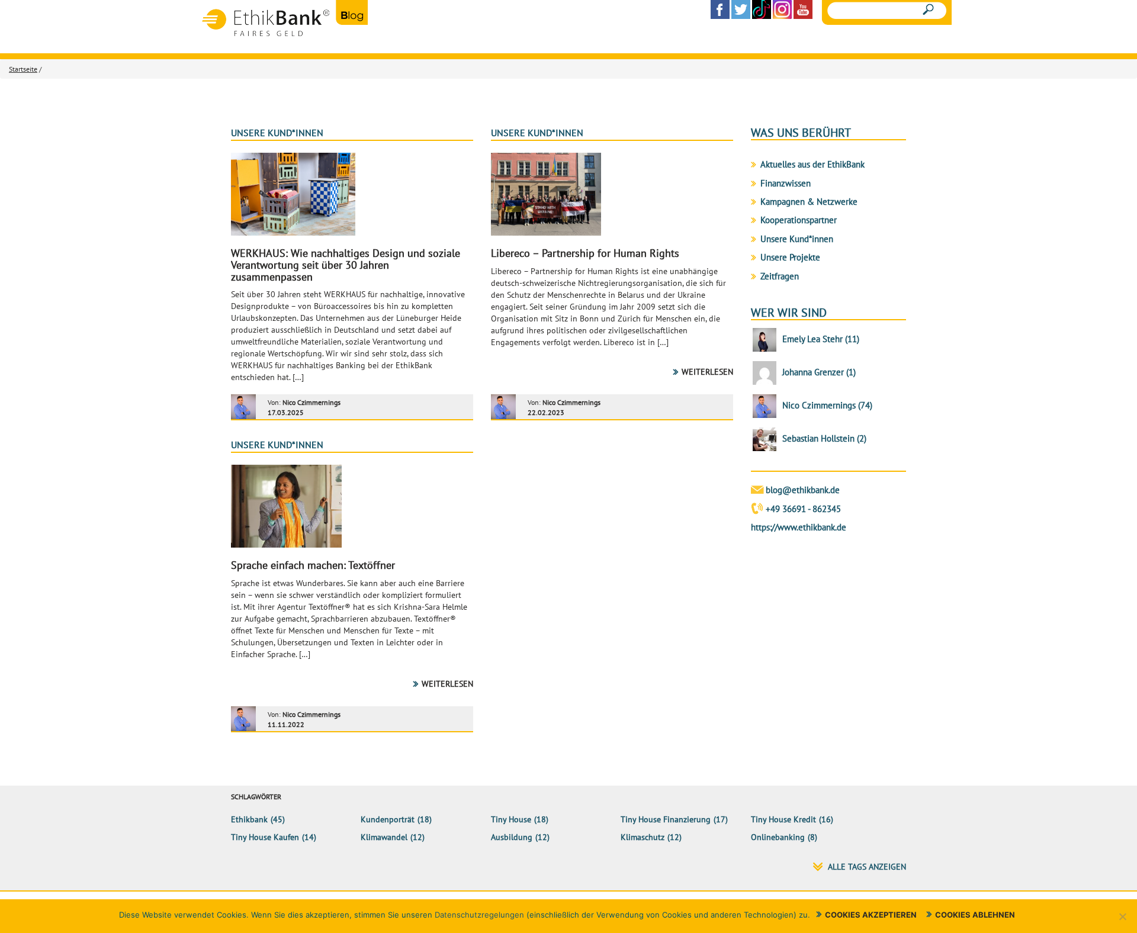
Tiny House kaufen (265, 837)
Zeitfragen (779, 276)
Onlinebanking (778, 837)
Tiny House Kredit (783, 819)
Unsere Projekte (790, 257)
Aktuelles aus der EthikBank (812, 164)
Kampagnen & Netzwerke (808, 201)
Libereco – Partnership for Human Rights (585, 253)
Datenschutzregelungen (479, 914)
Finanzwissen (785, 183)
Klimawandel (384, 837)
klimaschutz (642, 837)
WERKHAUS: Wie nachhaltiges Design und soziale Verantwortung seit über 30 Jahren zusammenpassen (345, 265)
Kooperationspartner (798, 220)
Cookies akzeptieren (871, 914)
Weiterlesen (707, 371)
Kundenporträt (388, 819)
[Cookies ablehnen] (1122, 916)
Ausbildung (511, 837)
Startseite (23, 69)
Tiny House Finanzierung (666, 819)
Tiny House (511, 819)
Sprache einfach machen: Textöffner (313, 565)
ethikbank (249, 819)
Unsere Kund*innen (277, 133)
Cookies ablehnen (975, 914)
